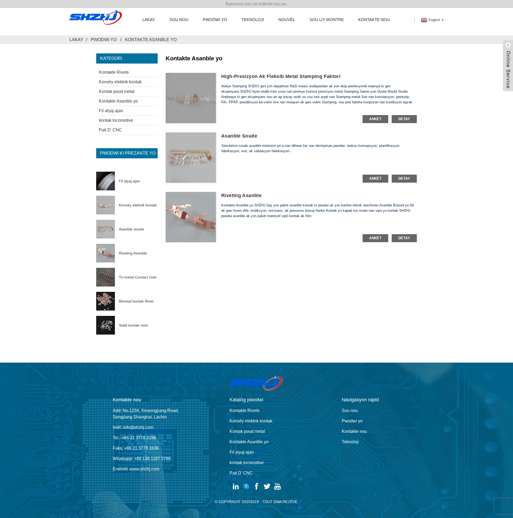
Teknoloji (253, 19)
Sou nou (178, 19)
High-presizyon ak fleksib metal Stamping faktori (280, 76)
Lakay (148, 19)
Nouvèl (286, 19)
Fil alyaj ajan (111, 110)
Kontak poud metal (116, 91)
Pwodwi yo (215, 19)
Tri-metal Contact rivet (137, 277)
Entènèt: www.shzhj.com (136, 469)
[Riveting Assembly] (191, 217)
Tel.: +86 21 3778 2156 (134, 437)
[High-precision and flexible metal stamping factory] (191, 98)
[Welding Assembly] (191, 157)
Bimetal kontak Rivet (136, 301)
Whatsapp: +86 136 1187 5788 (142, 458)
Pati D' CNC (110, 130)
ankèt (375, 119)
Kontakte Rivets (114, 72)
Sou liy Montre (326, 19)
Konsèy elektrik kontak (120, 82)
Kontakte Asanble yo (151, 39)
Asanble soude (131, 229)
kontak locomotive (116, 120)
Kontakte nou (374, 19)
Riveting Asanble (133, 253)
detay (404, 119)
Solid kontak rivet (133, 325)
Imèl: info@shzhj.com (133, 427)
